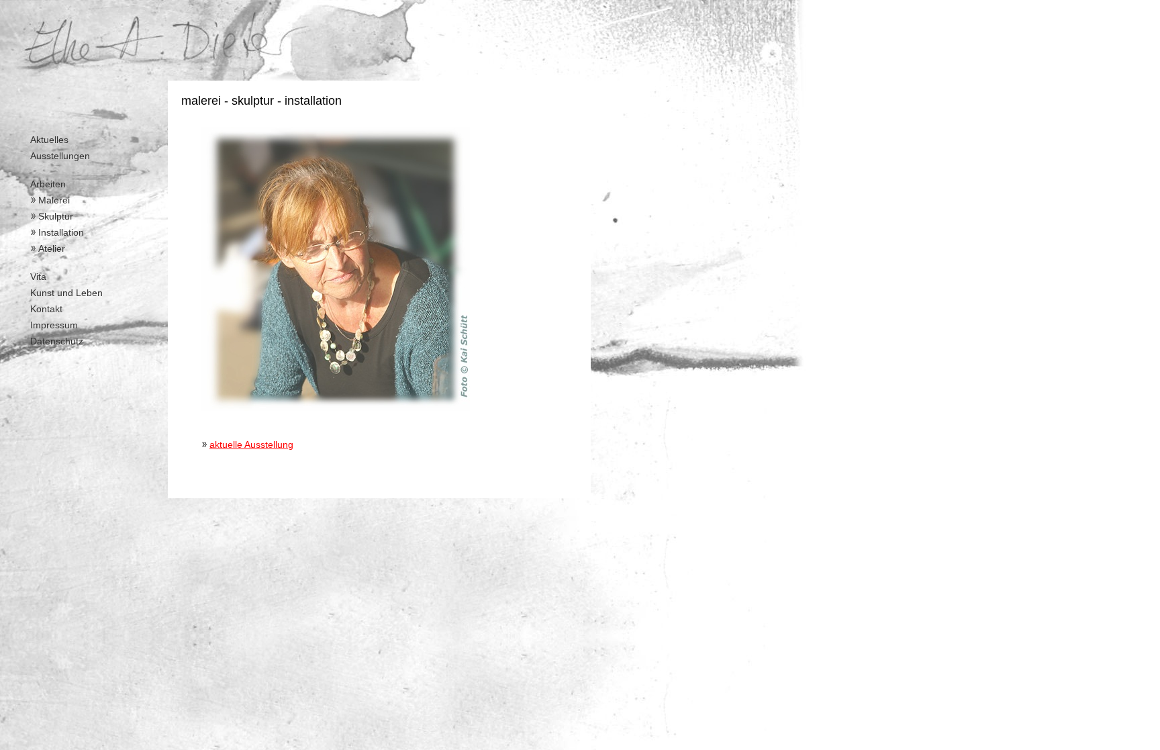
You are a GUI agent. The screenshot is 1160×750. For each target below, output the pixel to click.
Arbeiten (48, 184)
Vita (38, 276)
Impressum (54, 325)
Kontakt (46, 308)
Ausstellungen (60, 155)
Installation (61, 232)
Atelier (51, 248)
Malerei (54, 200)
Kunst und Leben (66, 292)
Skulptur (55, 216)
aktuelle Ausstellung (251, 444)
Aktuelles (49, 139)
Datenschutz (56, 341)
